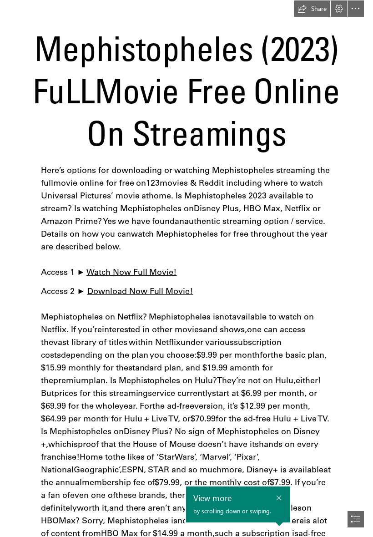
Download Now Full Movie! (140, 291)
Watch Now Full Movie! (131, 272)
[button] (312, 8)
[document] (186, 268)
